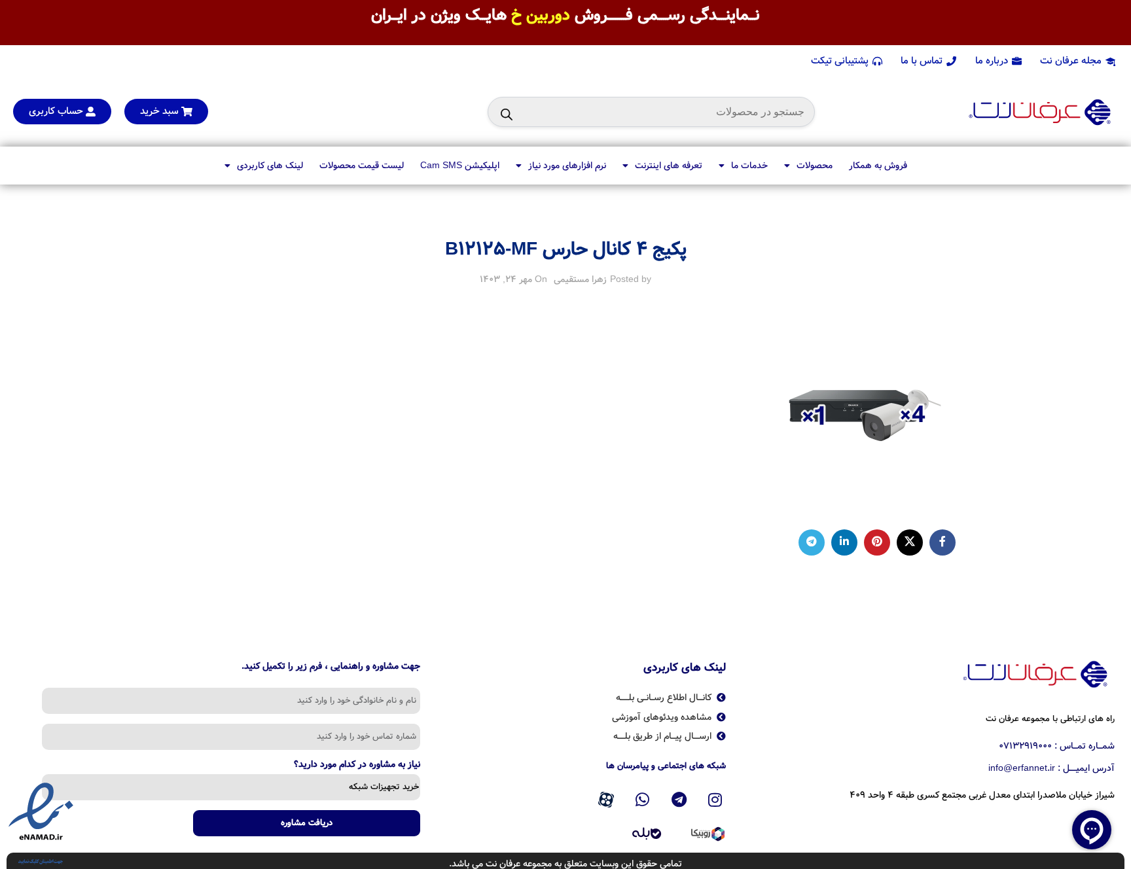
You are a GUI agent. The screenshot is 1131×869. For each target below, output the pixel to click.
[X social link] (910, 542)
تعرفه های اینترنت (668, 165)
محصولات (815, 165)
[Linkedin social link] (844, 542)
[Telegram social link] (812, 542)
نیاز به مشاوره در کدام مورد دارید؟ (357, 765)
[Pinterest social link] (877, 542)
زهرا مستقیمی (580, 279)
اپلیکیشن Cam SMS (459, 165)
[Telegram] (679, 800)
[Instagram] (715, 800)
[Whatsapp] (643, 800)
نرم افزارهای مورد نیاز (567, 165)
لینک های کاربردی (270, 165)
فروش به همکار (878, 165)
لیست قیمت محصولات (361, 165)
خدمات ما (749, 165)
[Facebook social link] (942, 542)
